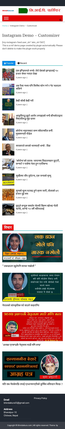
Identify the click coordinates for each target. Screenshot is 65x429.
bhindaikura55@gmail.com (16, 403)
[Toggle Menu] (6, 18)
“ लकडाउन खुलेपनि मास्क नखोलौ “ (19, 266)
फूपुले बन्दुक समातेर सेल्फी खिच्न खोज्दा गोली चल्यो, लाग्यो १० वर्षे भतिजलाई (37, 207)
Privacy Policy (40, 398)
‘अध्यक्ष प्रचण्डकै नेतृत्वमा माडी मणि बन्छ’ (21, 344)
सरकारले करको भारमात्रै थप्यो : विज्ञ (33, 145)
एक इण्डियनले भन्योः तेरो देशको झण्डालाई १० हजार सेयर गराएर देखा (37, 72)
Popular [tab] (10, 63)
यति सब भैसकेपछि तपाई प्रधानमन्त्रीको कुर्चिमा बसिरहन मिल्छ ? (32, 384)
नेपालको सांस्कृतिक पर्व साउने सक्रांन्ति (20, 305)
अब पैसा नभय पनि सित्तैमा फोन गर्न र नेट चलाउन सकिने (38, 87)
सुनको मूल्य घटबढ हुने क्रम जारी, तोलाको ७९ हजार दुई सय (37, 192)
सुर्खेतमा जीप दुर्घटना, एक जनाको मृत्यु (33, 175)
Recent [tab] (23, 63)
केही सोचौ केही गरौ (24, 100)
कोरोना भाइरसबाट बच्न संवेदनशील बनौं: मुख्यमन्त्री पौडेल (34, 132)
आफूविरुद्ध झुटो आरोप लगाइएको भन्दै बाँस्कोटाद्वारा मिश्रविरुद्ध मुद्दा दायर (39, 117)
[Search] (60, 20)
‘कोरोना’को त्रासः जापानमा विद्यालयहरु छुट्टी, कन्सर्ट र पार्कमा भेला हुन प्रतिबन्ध (38, 162)
